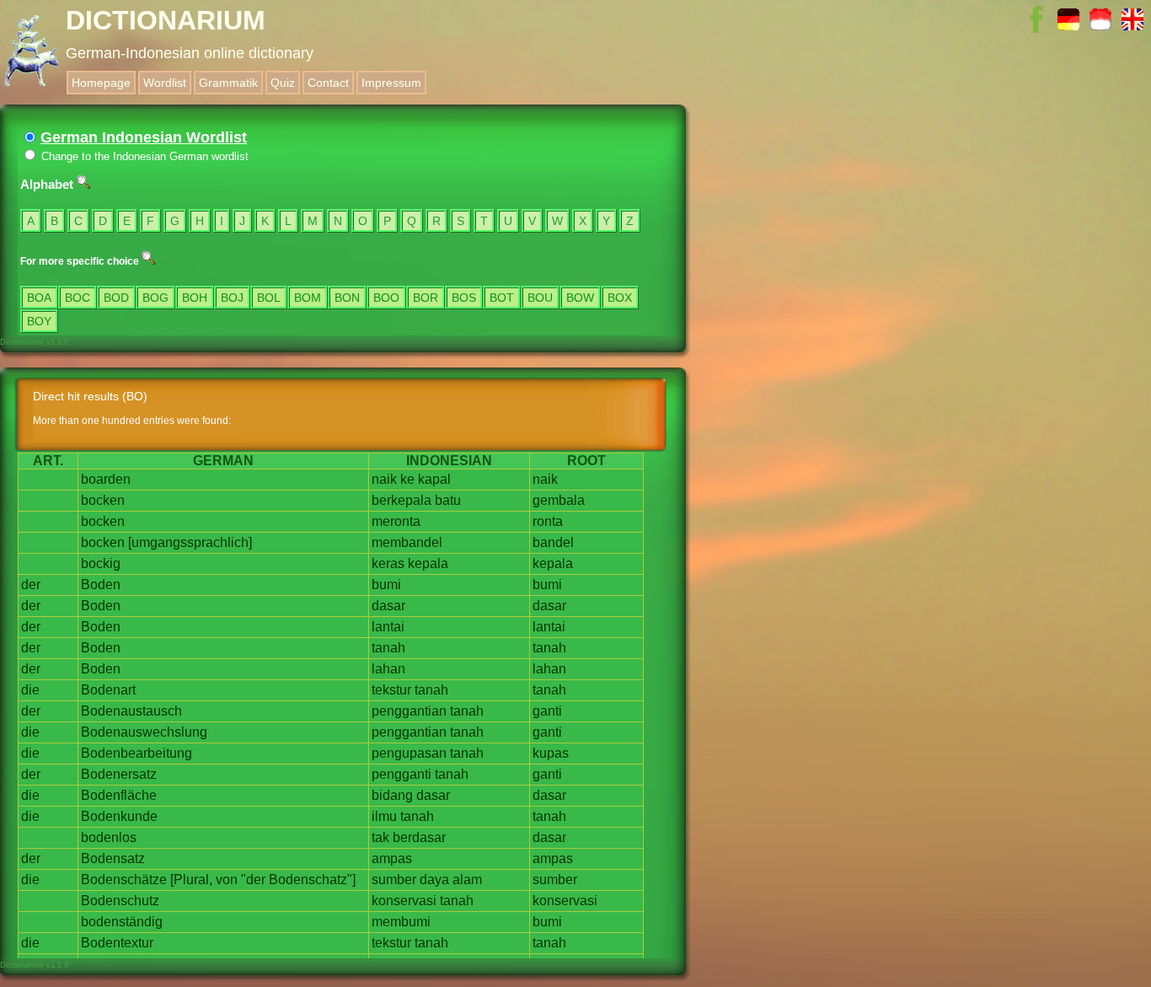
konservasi (404, 900)
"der (253, 879)
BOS (464, 297)
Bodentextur (117, 943)
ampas (392, 858)
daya (434, 879)
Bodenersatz (119, 774)
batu (448, 500)
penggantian (409, 711)
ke (407, 479)
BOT (502, 297)
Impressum (391, 82)
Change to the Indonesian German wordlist (143, 156)
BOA (39, 297)
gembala (559, 500)
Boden (100, 584)
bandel (553, 542)
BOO (386, 297)
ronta (548, 521)
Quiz (282, 82)
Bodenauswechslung (144, 732)
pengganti (401, 774)
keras (388, 563)
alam (467, 879)
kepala (428, 563)
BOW (580, 297)
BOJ (232, 297)
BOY (39, 321)
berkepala (401, 500)
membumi (401, 922)
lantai (388, 627)
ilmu (384, 816)
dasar (388, 605)
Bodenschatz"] (312, 879)
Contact (328, 82)
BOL (269, 297)
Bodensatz (113, 858)
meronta (396, 521)
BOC (77, 297)
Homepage (101, 82)
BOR (425, 297)
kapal (434, 479)
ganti (547, 711)
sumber (394, 879)
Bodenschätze (124, 879)
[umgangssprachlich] (190, 542)
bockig (100, 563)
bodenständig (122, 922)
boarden (106, 479)
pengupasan (409, 753)
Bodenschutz (120, 900)
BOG (155, 297)
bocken (103, 500)
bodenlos (109, 837)
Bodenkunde (119, 816)
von (227, 879)
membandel (407, 542)
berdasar (419, 837)
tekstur (391, 690)
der (30, 584)
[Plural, (191, 879)
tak (380, 837)
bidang (392, 795)
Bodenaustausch (131, 711)
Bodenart (108, 690)
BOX (620, 297)
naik (384, 479)
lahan (388, 669)
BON (347, 297)
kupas (551, 753)
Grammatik (228, 82)
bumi (386, 584)
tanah (388, 648)
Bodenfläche (119, 795)
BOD (116, 297)
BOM (307, 297)
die (30, 690)
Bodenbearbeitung (136, 753)
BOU (540, 297)
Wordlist (164, 82)
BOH (194, 297)
